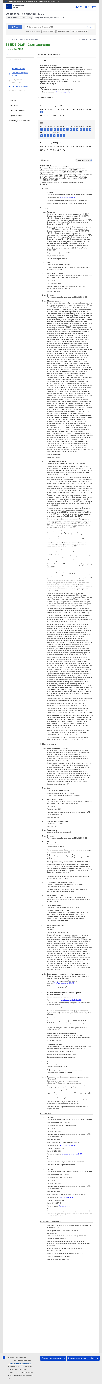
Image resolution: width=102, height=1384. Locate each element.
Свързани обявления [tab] (14, 60)
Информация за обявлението (19, 121)
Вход (80, 7)
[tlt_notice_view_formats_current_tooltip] (91, 160)
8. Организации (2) (15, 115)
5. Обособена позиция (16, 110)
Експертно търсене (63, 31)
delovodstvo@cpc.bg (66, 1197)
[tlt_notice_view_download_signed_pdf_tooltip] (41, 112)
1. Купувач (12, 100)
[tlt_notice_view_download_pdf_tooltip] (41, 129)
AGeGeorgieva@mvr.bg (62, 92)
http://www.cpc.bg (64, 1206)
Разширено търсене (48, 31)
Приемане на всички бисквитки (53, 1358)
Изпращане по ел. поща (20, 86)
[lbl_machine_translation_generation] (60, 143)
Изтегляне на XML (18, 69)
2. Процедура (13, 105)
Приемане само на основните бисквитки (83, 1358)
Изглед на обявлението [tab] (14, 55)
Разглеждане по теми (78, 31)
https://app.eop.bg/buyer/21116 (72, 1154)
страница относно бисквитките (19, 1363)
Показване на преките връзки (20, 74)
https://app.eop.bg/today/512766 (63, 983)
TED (7, 39)
